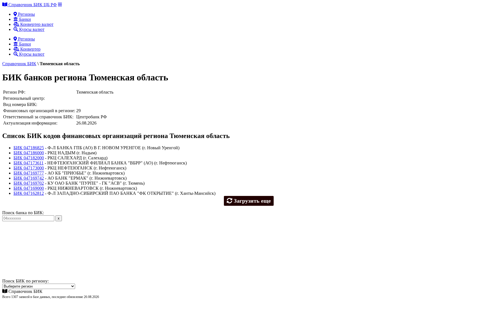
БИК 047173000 (29, 168)
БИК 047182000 (29, 157)
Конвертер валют (36, 24)
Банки (24, 19)
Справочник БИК (19, 63)
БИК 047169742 (29, 178)
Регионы (26, 14)
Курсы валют (31, 29)
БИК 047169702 (29, 183)
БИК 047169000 (29, 188)
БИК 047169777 (29, 173)
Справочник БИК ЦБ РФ (32, 4)
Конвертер (29, 49)
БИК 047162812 (29, 193)
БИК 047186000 (29, 152)
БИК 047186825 (29, 147)
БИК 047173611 (29, 163)
